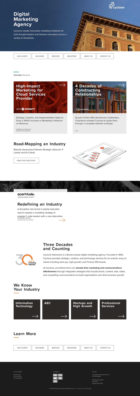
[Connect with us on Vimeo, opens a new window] (55, 381)
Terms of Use (80, 388)
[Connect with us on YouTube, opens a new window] (55, 378)
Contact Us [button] (105, 56)
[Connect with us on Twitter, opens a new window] (60, 375)
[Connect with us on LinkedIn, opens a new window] (55, 375)
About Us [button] (88, 56)
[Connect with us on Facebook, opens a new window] (60, 378)
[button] (40, 107)
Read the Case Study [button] (26, 160)
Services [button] (56, 56)
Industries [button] (72, 56)
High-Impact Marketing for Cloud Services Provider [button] (31, 92)
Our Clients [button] (22, 56)
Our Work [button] (39, 56)
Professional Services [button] (111, 304)
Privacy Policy (88, 388)
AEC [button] (47, 303)
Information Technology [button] (24, 304)
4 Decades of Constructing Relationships (88, 90)
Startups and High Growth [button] (82, 304)
